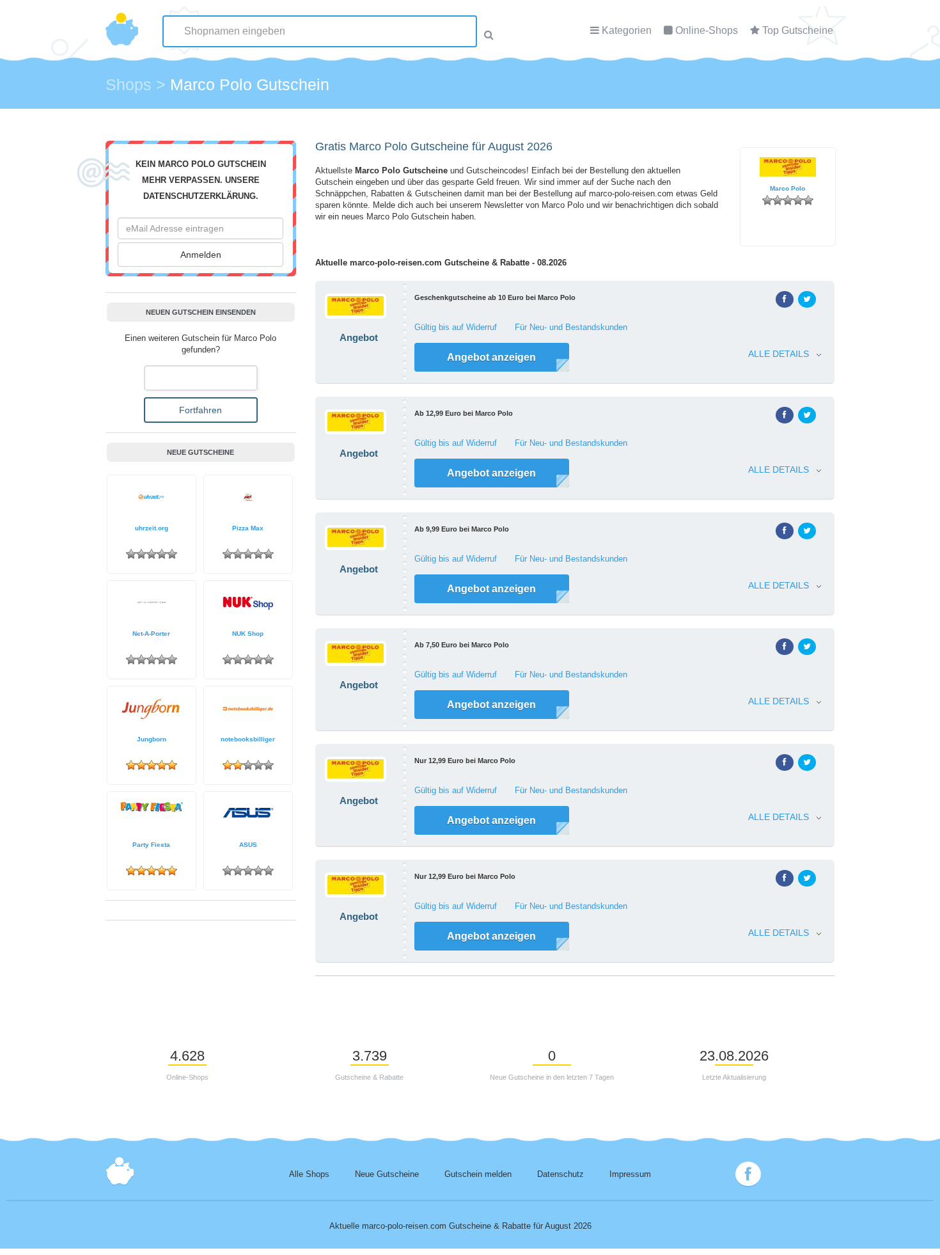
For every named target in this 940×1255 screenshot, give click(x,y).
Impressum (630, 1174)
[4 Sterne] (798, 200)
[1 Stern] (767, 200)
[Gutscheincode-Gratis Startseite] (122, 22)
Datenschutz (560, 1174)
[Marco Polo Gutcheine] (350, 293)
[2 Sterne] (777, 200)
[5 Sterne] (808, 200)
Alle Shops (309, 1174)
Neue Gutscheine (387, 1174)
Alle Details (782, 354)
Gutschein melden (478, 1174)
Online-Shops (706, 30)
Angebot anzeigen (491, 357)
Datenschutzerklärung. (200, 196)
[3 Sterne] (788, 200)
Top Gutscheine (797, 30)
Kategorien (627, 30)
